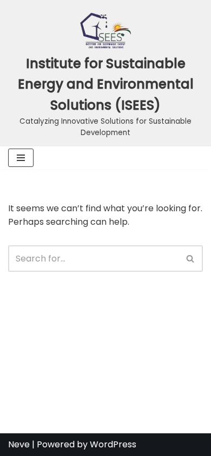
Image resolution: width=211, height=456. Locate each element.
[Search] (191, 258)
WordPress (113, 444)
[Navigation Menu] (21, 158)
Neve (19, 444)
